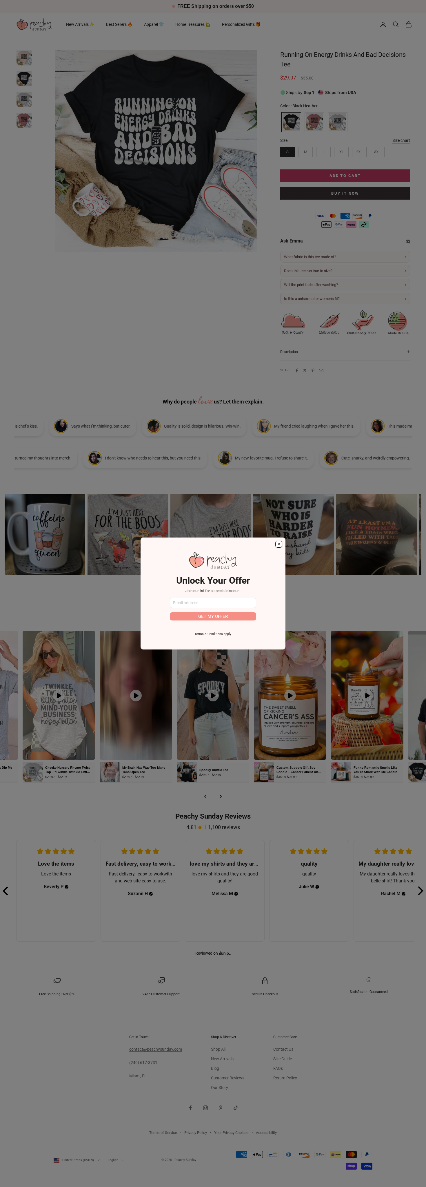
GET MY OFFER (213, 616)
